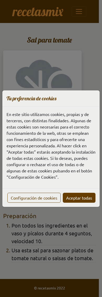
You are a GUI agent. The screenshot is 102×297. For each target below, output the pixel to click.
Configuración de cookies (34, 197)
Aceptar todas (79, 197)
